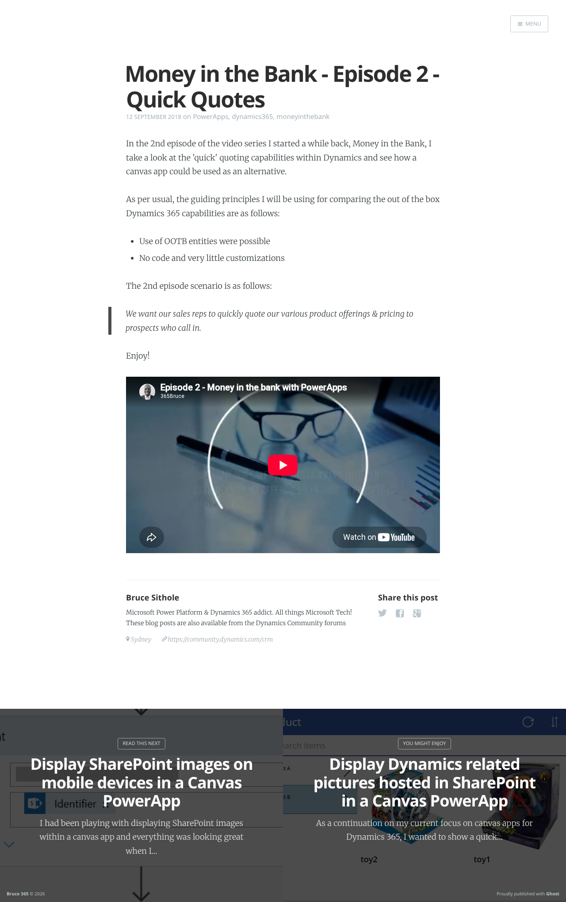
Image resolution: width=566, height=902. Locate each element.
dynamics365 (252, 116)
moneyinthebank (303, 116)
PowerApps (210, 116)
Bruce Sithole (152, 597)
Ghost (552, 894)
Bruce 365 (18, 894)
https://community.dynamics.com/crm (220, 639)
